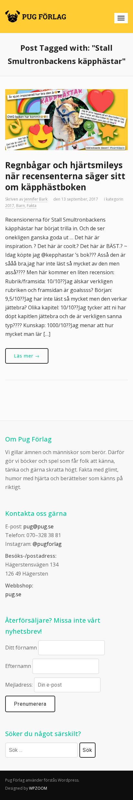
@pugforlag (47, 543)
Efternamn (18, 666)
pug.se (13, 594)
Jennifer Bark (35, 199)
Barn (20, 205)
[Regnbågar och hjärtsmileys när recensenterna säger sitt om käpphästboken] (66, 119)
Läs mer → (27, 356)
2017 (9, 205)
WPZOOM (38, 788)
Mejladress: (19, 684)
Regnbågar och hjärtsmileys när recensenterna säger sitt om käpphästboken (65, 176)
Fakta (31, 205)
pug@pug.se (38, 526)
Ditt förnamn (21, 647)
